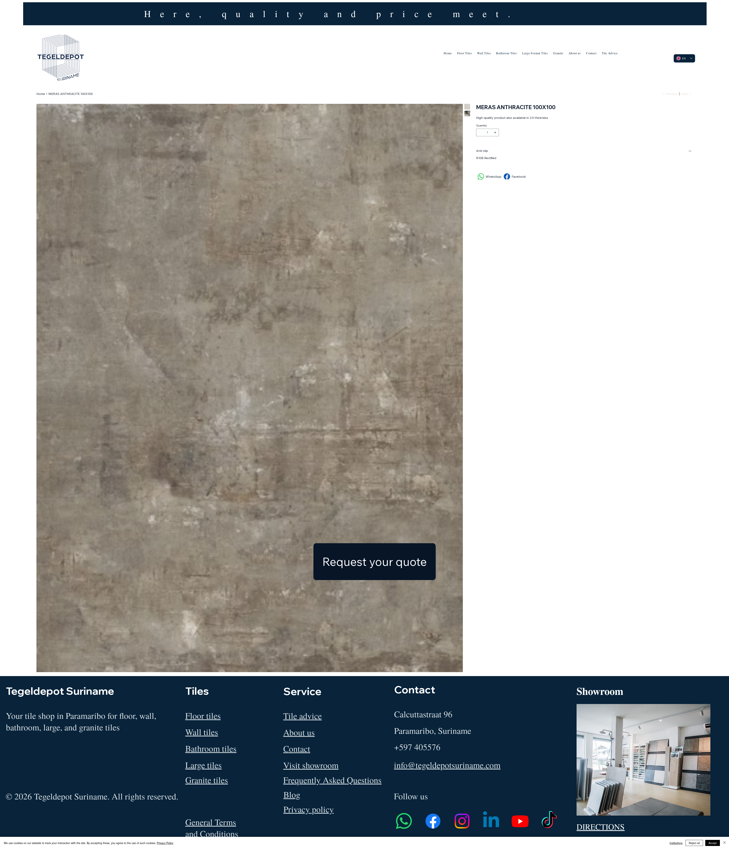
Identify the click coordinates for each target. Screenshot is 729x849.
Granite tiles (206, 780)
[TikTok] (549, 821)
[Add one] (495, 132)
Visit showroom (310, 765)
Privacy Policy (165, 843)
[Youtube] (520, 821)
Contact (296, 748)
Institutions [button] (676, 843)
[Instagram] (462, 821)
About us (299, 732)
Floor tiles (203, 715)
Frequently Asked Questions (332, 780)
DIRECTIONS (601, 826)
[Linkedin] (491, 821)
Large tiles (203, 765)
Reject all (694, 843)
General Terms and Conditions (211, 827)
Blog (291, 794)
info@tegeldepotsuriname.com (447, 765)
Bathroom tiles (211, 748)
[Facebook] (433, 821)
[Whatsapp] (404, 821)
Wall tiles (201, 732)
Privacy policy (308, 809)
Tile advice (302, 715)
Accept (712, 843)
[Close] (724, 843)
